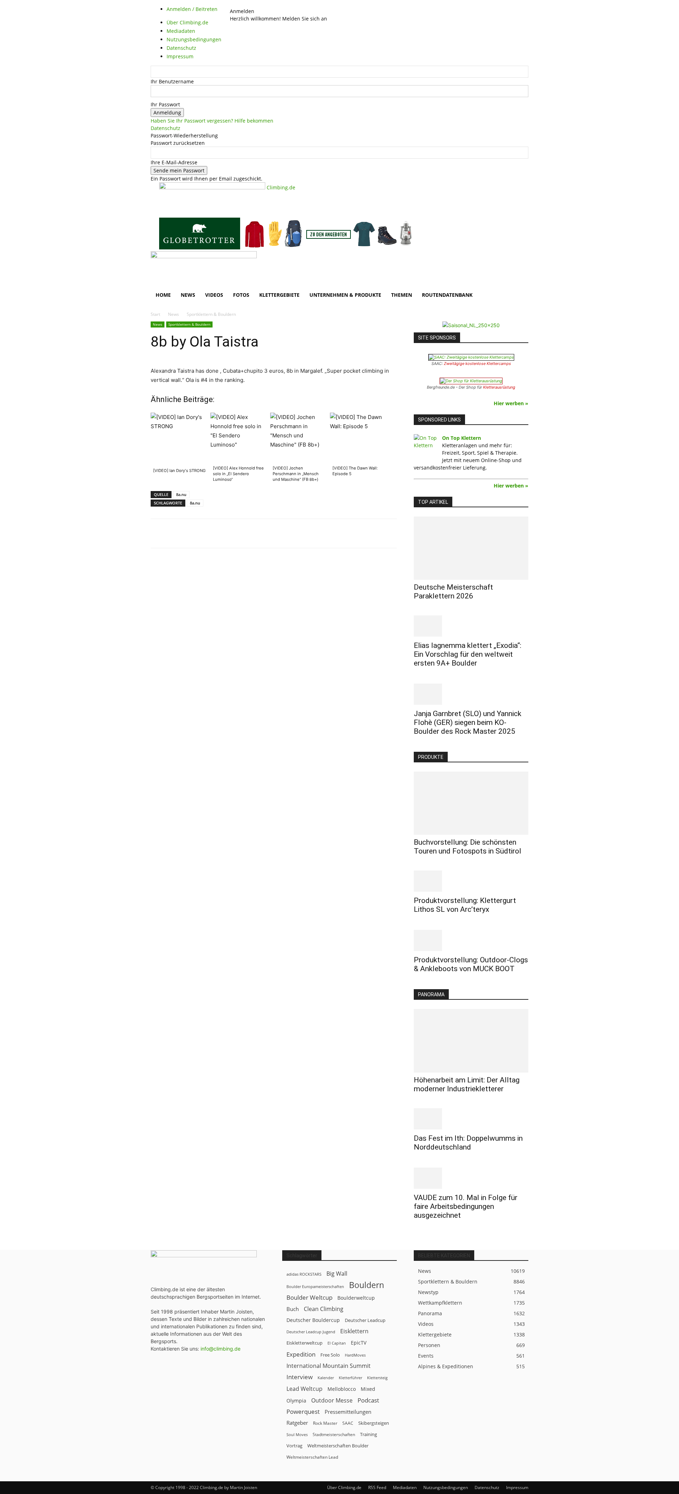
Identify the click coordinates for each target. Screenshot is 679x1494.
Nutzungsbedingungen (445, 1487)
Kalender (326, 1377)
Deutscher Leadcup (365, 1320)
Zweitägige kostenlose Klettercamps (477, 363)
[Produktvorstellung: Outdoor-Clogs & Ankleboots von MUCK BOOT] (471, 940)
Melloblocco (341, 1389)
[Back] (249, 3)
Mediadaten (405, 1487)
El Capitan (336, 1343)
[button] (519, 260)
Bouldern (366, 1285)
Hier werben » (511, 403)
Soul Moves (297, 1434)
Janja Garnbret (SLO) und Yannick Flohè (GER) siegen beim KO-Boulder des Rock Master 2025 (467, 722)
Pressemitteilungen (348, 1411)
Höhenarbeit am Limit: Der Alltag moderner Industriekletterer (467, 1084)
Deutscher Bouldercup (313, 1320)
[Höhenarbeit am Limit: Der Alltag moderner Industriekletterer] (471, 1040)
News (188, 294)
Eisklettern (354, 1331)
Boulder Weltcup (309, 1297)
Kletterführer (350, 1377)
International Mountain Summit (328, 1366)
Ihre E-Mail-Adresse (174, 162)
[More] (325, 533)
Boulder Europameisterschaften (315, 1286)
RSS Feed (377, 1487)
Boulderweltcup (356, 1298)
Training (368, 1434)
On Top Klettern (461, 438)
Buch (292, 1308)
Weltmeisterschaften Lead (312, 1457)
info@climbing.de (220, 1349)
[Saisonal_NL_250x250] (471, 325)
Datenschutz (165, 128)
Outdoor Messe (332, 1400)
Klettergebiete (279, 294)
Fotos (241, 294)
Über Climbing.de (344, 1487)
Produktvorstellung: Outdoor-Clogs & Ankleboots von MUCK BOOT (471, 964)
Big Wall (336, 1273)
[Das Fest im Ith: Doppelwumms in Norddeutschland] (471, 1118)
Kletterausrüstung (499, 387)
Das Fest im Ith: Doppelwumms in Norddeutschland (468, 1142)
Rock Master (325, 1423)
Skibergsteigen (373, 1423)
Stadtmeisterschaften (334, 1434)
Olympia (296, 1400)
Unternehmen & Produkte (345, 294)
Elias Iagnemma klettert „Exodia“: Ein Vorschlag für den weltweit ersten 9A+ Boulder (467, 654)
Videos (214, 294)
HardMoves (355, 1355)
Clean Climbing (323, 1309)
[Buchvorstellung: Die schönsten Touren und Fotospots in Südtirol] (471, 803)
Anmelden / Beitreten (192, 9)
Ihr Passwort (165, 104)
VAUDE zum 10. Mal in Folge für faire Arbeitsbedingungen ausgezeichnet (465, 1206)
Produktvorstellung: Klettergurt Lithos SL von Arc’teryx (465, 905)
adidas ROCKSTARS (303, 1274)
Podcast (368, 1400)
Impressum (517, 1487)
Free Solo (330, 1355)
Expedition (300, 1354)
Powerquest (303, 1411)
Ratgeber (297, 1423)
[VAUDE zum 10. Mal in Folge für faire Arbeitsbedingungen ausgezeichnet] (471, 1178)
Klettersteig (377, 1377)
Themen (401, 294)
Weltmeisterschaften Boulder (337, 1445)
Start (155, 314)
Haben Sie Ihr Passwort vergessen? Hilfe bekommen (212, 120)
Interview (299, 1377)
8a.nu (181, 494)
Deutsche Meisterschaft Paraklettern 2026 (453, 591)
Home (163, 294)
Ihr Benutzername (172, 81)
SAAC (347, 1423)
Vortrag (294, 1445)
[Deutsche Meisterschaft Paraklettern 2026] (471, 548)
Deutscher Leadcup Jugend (310, 1331)
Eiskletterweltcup (304, 1343)
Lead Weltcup (304, 1389)
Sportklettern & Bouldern (189, 324)
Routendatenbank (447, 294)
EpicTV (358, 1342)
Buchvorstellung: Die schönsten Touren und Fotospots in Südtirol (467, 846)
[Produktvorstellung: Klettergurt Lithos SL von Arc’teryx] (471, 881)
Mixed (368, 1389)
